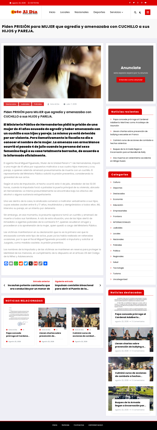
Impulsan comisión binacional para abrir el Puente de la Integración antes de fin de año (74, 287)
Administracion (95, 425)
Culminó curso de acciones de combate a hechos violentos (84, 335)
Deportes (99, 12)
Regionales (118, 256)
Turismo (117, 273)
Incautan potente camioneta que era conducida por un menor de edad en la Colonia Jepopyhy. (29, 287)
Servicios (115, 12)
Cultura (116, 182)
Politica (116, 250)
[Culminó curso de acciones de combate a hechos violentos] (85, 318)
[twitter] (133, 2)
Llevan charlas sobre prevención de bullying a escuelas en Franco (50, 335)
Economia (118, 199)
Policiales (38, 104)
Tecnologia (118, 268)
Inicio (52, 12)
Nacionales (82, 12)
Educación (118, 205)
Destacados (11, 104)
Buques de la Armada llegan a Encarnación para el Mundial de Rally (130, 404)
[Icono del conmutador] (147, 12)
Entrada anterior (41, 281)
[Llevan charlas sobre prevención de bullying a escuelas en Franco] (52, 318)
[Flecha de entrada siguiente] (100, 285)
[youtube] (145, 2)
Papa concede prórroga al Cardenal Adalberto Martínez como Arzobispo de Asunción (17, 335)
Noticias (65, 425)
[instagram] (141, 2)
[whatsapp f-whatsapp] (137, 2)
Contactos (79, 425)
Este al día (54, 104)
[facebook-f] (129, 2)
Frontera (117, 216)
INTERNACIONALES (122, 222)
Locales (65, 12)
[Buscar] (135, 12)
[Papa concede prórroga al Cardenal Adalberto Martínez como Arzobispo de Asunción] (19, 318)
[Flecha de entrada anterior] (4, 285)
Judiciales (25, 104)
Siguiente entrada (64, 281)
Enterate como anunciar (131, 79)
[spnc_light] (140, 12)
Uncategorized (120, 279)
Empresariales (120, 210)
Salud (115, 262)
